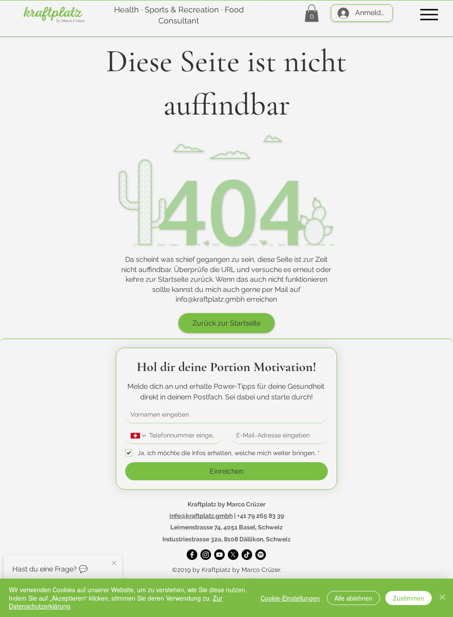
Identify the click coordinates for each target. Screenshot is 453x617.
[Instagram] (205, 554)
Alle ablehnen (353, 598)
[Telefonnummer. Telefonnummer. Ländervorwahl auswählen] (139, 435)
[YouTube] (219, 554)
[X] (233, 554)
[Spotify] (260, 554)
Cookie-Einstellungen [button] (290, 598)
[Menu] (429, 14)
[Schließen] (442, 598)
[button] (311, 13)
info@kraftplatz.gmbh (210, 299)
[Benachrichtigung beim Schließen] (114, 563)
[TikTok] (247, 554)
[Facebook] (192, 554)
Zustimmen (408, 598)
